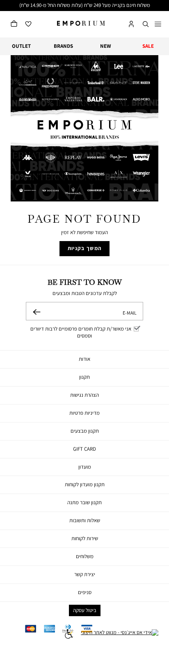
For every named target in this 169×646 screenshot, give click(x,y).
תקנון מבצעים (85, 430)
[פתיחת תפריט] (158, 24)
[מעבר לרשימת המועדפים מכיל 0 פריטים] (28, 24)
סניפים (84, 592)
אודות (84, 358)
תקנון (84, 376)
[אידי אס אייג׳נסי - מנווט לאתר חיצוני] (119, 635)
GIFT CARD (84, 448)
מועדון (84, 466)
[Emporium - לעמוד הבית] (81, 23)
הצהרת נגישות (84, 394)
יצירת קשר (84, 574)
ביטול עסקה (84, 610)
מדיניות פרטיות (84, 412)
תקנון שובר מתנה (84, 502)
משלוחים (85, 556)
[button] (145, 24)
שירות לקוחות (84, 538)
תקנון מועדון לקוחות (85, 484)
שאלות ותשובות (84, 520)
